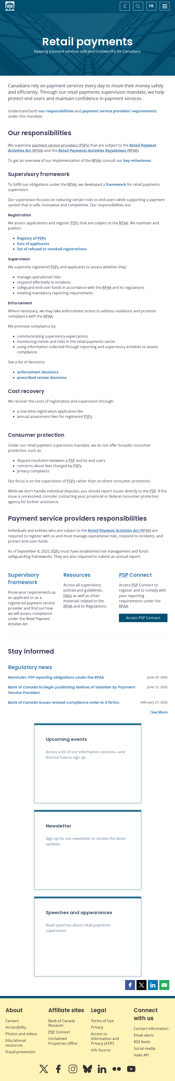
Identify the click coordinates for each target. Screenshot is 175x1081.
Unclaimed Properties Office (62, 1041)
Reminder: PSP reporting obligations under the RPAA (56, 677)
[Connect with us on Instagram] (73, 1072)
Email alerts (144, 1035)
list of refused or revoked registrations (52, 248)
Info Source (101, 1050)
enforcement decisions (37, 372)
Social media (144, 1048)
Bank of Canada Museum (61, 1023)
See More (159, 712)
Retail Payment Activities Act (113, 530)
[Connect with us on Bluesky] (88, 1072)
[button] (130, 985)
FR (151, 5)
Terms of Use (102, 1020)
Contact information (151, 1028)
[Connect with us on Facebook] (58, 1072)
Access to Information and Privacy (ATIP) (105, 1038)
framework (116, 184)
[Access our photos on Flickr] (117, 1072)
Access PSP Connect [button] (143, 617)
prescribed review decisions (42, 377)
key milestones (137, 160)
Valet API (141, 1055)
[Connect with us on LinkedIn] (102, 1072)
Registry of (31, 238)
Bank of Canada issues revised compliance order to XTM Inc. (64, 702)
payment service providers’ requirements (119, 111)
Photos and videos (21, 1033)
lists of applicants (33, 243)
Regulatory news (30, 667)
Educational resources (15, 1043)
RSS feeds (142, 1041)
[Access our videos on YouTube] (131, 1072)
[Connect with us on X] (44, 1072)
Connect (135, 575)
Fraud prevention (20, 1051)
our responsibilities (56, 111)
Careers (12, 1020)
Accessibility (15, 1027)
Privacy (97, 1027)
